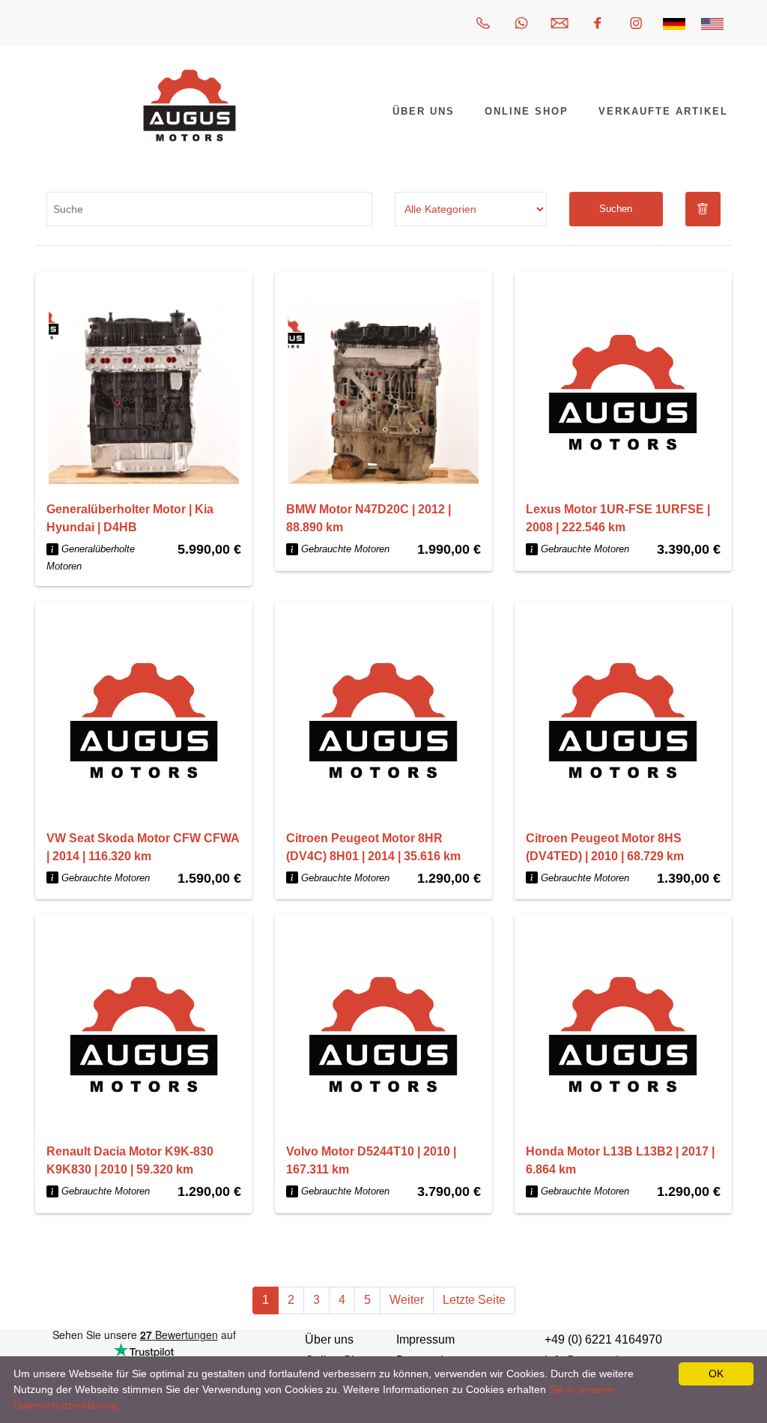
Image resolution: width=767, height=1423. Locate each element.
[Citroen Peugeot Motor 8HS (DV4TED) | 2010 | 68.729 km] (623, 721)
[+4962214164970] (483, 23)
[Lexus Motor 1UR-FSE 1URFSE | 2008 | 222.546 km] (623, 392)
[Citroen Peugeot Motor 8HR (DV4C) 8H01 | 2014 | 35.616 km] (383, 721)
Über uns (329, 1339)
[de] (674, 23)
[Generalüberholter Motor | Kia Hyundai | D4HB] (143, 392)
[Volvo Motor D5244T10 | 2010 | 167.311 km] (383, 1034)
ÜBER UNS (423, 111)
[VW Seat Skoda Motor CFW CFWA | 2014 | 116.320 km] (143, 721)
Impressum (425, 1339)
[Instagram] (636, 23)
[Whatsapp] (521, 23)
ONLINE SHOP (527, 111)
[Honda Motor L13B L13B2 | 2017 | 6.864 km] (623, 1034)
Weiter (406, 1299)
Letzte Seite (474, 1299)
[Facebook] (597, 23)
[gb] (712, 23)
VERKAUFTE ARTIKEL (663, 111)
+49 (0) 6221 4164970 (603, 1339)
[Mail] (559, 23)
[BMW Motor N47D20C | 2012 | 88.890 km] (383, 392)
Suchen (615, 209)
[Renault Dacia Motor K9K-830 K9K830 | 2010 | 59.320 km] (143, 1034)
